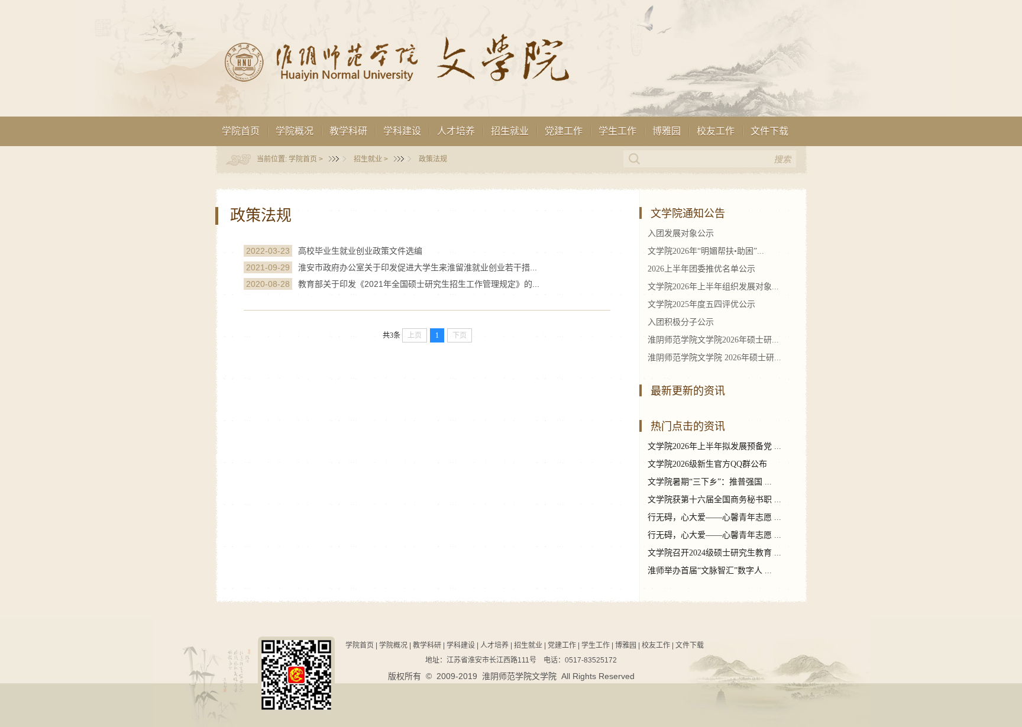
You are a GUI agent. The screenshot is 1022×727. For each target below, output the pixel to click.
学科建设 (402, 131)
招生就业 (510, 131)
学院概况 (294, 131)
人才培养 (456, 131)
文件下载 (769, 131)
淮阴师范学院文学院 (519, 676)
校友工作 (716, 131)
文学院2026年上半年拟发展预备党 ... (714, 446)
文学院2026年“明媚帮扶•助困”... (706, 251)
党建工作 (564, 131)
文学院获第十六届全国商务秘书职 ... (714, 499)
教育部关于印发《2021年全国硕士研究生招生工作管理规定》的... (418, 284)
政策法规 (433, 159)
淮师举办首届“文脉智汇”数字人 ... (710, 570)
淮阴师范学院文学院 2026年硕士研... (714, 357)
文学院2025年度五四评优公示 (701, 304)
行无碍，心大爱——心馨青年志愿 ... (714, 517)
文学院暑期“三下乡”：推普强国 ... (710, 481)
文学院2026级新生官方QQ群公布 (707, 464)
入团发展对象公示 (681, 233)
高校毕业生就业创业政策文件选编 (360, 251)
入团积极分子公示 (681, 322)
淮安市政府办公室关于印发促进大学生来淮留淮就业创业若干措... (417, 267)
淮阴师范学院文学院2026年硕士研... (713, 339)
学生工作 (617, 131)
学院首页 (241, 131)
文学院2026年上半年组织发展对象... (713, 286)
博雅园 (666, 131)
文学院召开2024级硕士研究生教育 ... (714, 552)
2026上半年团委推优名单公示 (701, 268)
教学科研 (348, 131)
